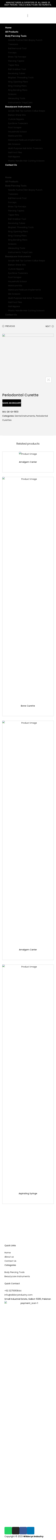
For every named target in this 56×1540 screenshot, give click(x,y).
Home (8, 27)
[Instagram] (15, 1530)
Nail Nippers (14, 156)
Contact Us (11, 165)
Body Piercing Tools (15, 36)
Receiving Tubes (16, 73)
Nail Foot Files (15, 152)
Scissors (12, 94)
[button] (28, 171)
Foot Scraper (15, 127)
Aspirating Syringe (28, 1193)
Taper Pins (13, 65)
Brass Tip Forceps (17, 56)
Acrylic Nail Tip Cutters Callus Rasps (26, 110)
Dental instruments (25, 415)
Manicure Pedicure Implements (24, 139)
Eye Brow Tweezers (18, 123)
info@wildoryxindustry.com (18, 1294)
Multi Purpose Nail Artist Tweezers (25, 148)
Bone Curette (28, 705)
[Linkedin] (30, 1530)
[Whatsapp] (8, 1530)
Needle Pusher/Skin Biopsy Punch (25, 40)
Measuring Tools (16, 98)
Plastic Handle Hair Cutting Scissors (26, 160)
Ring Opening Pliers (18, 81)
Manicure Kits (15, 135)
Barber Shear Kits (17, 115)
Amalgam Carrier (28, 461)
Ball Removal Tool (17, 48)
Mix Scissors (14, 144)
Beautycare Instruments (18, 106)
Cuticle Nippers (16, 119)
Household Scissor (17, 131)
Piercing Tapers (16, 60)
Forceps (12, 52)
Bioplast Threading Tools (21, 77)
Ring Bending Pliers (17, 90)
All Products (11, 31)
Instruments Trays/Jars (20, 102)
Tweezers (13, 44)
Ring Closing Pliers (17, 85)
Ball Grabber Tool (17, 69)
